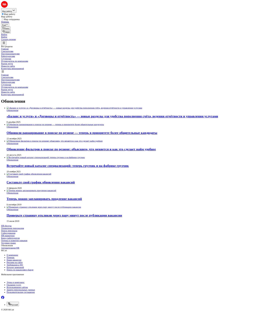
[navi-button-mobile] (4, 43)
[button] (4, 34)
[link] (5, 28)
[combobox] (13, 304)
